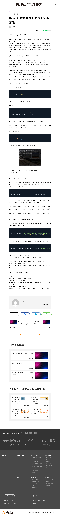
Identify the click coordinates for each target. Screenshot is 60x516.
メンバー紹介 (35, 480)
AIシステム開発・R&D (37, 466)
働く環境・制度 (49, 483)
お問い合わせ (9, 496)
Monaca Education (50, 459)
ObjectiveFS (49, 465)
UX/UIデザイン (35, 468)
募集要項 (48, 485)
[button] (30, 157)
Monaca (48, 458)
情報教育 (34, 472)
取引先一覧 (34, 483)
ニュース (34, 485)
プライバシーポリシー (39, 500)
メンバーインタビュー (51, 480)
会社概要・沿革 (35, 481)
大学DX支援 (34, 470)
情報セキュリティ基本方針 (11, 503)
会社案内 (34, 487)
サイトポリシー (8, 500)
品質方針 (35, 503)
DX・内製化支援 (35, 461)
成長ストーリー (49, 481)
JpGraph (48, 467)
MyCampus (48, 463)
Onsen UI (48, 461)
